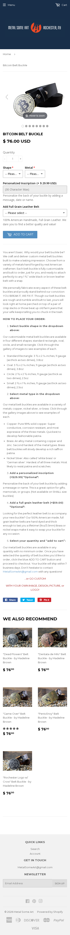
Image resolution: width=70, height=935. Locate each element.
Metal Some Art (24, 911)
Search (35, 848)
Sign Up (60, 883)
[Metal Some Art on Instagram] (41, 901)
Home (7, 54)
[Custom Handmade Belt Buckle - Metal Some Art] (37, 126)
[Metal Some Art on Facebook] (27, 901)
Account (35, 853)
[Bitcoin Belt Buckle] (23, 126)
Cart (64, 4)
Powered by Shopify (50, 911)
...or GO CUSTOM (35, 578)
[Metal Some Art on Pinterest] (34, 901)
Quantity (9, 152)
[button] (11, 728)
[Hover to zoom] (35, 98)
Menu (11, 4)
